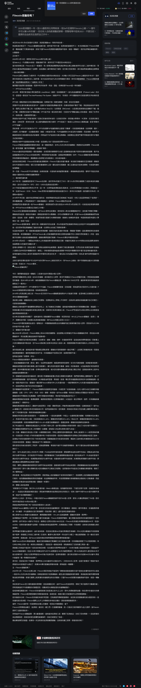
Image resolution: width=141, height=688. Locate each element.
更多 (131, 61)
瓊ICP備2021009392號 (109, 686)
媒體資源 (25, 686)
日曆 (39, 8)
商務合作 (41, 686)
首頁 (9, 8)
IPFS (125, 48)
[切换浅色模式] (131, 3)
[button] (135, 3)
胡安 (113, 52)
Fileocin (108, 48)
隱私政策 (49, 686)
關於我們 (17, 686)
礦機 (107, 52)
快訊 (18, 8)
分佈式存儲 (117, 48)
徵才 (63, 686)
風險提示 (57, 686)
